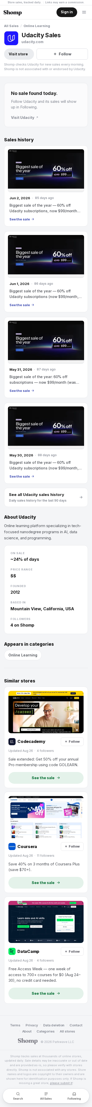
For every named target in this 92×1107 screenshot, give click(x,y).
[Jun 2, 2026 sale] (46, 186)
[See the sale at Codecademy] (46, 737)
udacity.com (32, 42)
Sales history (19, 139)
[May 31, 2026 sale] (46, 357)
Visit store (18, 54)
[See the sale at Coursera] (46, 842)
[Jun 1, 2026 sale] (46, 271)
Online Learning (37, 26)
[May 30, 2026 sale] (46, 443)
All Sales (11, 26)
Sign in (67, 12)
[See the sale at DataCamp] (46, 950)
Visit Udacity (22, 117)
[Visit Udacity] (11, 38)
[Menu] (84, 12)
